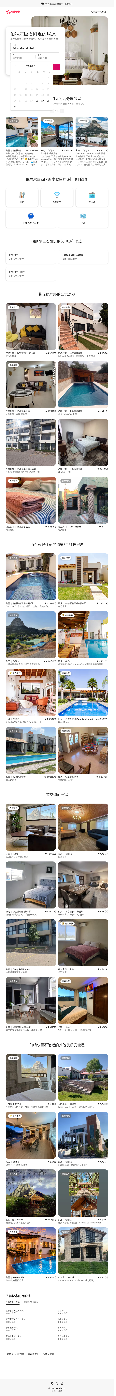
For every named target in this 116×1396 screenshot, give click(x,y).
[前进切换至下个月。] (48, 66)
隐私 (54, 1391)
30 (48, 101)
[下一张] (62, 111)
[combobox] (35, 48)
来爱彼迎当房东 (99, 11)
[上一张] (52, 111)
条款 (60, 1391)
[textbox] (23, 58)
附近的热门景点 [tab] (31, 1302)
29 (42, 101)
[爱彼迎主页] (13, 11)
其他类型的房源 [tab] (13, 1302)
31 (15, 106)
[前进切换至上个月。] (15, 66)
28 (37, 101)
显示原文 (69, 3)
